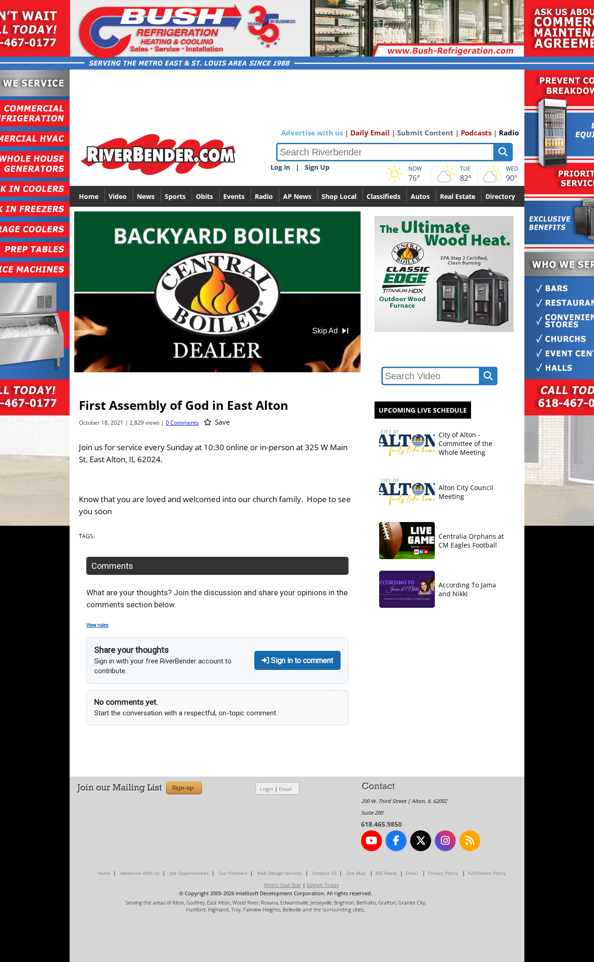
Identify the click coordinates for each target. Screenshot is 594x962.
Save (221, 422)
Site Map (356, 873)
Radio (509, 132)
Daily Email (370, 132)
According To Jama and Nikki (467, 589)
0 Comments (182, 423)
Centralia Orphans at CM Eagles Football (471, 540)
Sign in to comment (301, 660)
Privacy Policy (443, 873)
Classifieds (383, 196)
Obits (204, 196)
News (146, 196)
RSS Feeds (386, 873)
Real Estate (457, 196)
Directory (500, 196)
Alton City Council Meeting (466, 492)
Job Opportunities (189, 873)
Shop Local (339, 196)
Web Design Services (280, 873)
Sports (175, 196)
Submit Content (425, 132)
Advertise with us (312, 132)
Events (234, 196)
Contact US (324, 873)
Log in (280, 167)
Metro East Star (282, 884)
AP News (297, 196)
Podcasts (476, 132)
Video (118, 196)
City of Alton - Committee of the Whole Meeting (465, 443)
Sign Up (317, 167)
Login (266, 788)
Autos (420, 196)
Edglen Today (323, 884)
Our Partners (233, 873)
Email (285, 788)
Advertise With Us (140, 873)
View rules (97, 625)
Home (88, 196)
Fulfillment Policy (487, 873)
